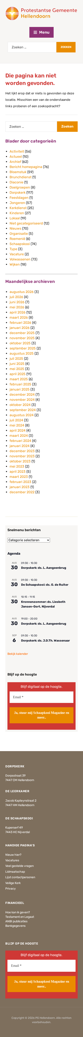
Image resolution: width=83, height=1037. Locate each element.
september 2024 (23, 410)
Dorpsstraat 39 (15, 775)
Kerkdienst (18, 208)
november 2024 (22, 400)
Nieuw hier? (13, 855)
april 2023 (18, 471)
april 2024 (18, 430)
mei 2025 (17, 369)
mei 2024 (17, 425)
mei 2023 (17, 466)
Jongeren (17, 203)
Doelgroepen (20, 187)
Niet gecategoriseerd (26, 223)
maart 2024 (19, 436)
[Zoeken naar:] (32, 47)
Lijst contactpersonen (20, 877)
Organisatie (19, 234)
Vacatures (12, 860)
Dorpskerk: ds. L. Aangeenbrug (43, 568)
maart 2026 (19, 317)
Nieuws (15, 228)
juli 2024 (16, 420)
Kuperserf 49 (14, 827)
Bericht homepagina (26, 167)
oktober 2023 (20, 461)
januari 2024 (20, 446)
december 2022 (22, 492)
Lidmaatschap (15, 872)
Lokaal (15, 218)
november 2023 (22, 456)
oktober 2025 (20, 343)
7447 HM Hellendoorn (19, 805)
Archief (15, 162)
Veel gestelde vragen (19, 866)
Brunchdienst (20, 177)
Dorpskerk (18, 192)
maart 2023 (19, 477)
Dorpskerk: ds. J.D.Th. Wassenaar (45, 640)
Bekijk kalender (17, 654)
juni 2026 (17, 302)
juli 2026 (16, 297)
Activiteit (17, 151)
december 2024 (22, 394)
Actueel (16, 157)
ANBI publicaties (16, 921)
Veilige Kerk (13, 883)
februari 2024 (20, 441)
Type (13, 249)
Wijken (15, 264)
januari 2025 (20, 389)
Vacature (17, 254)
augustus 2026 (22, 292)
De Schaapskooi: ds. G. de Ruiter (44, 585)
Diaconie (16, 182)
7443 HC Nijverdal (17, 832)
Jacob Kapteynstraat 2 (20, 800)
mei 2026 (17, 307)
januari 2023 (20, 487)
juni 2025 (17, 364)
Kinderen (17, 213)
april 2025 (18, 374)
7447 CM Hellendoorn (19, 780)
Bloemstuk (18, 172)
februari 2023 (20, 482)
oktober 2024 (20, 405)
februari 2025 (20, 384)
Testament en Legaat (19, 917)
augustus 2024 (22, 415)
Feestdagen (19, 198)
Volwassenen (20, 259)
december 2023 (22, 451)
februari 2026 (20, 323)
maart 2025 (19, 379)
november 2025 (22, 338)
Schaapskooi (20, 244)
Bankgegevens (15, 926)
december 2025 (22, 333)
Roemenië (17, 239)
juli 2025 (16, 359)
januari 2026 (20, 328)
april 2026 (18, 312)
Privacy (10, 888)
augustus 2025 (22, 353)
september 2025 (23, 348)
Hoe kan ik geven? (17, 912)
